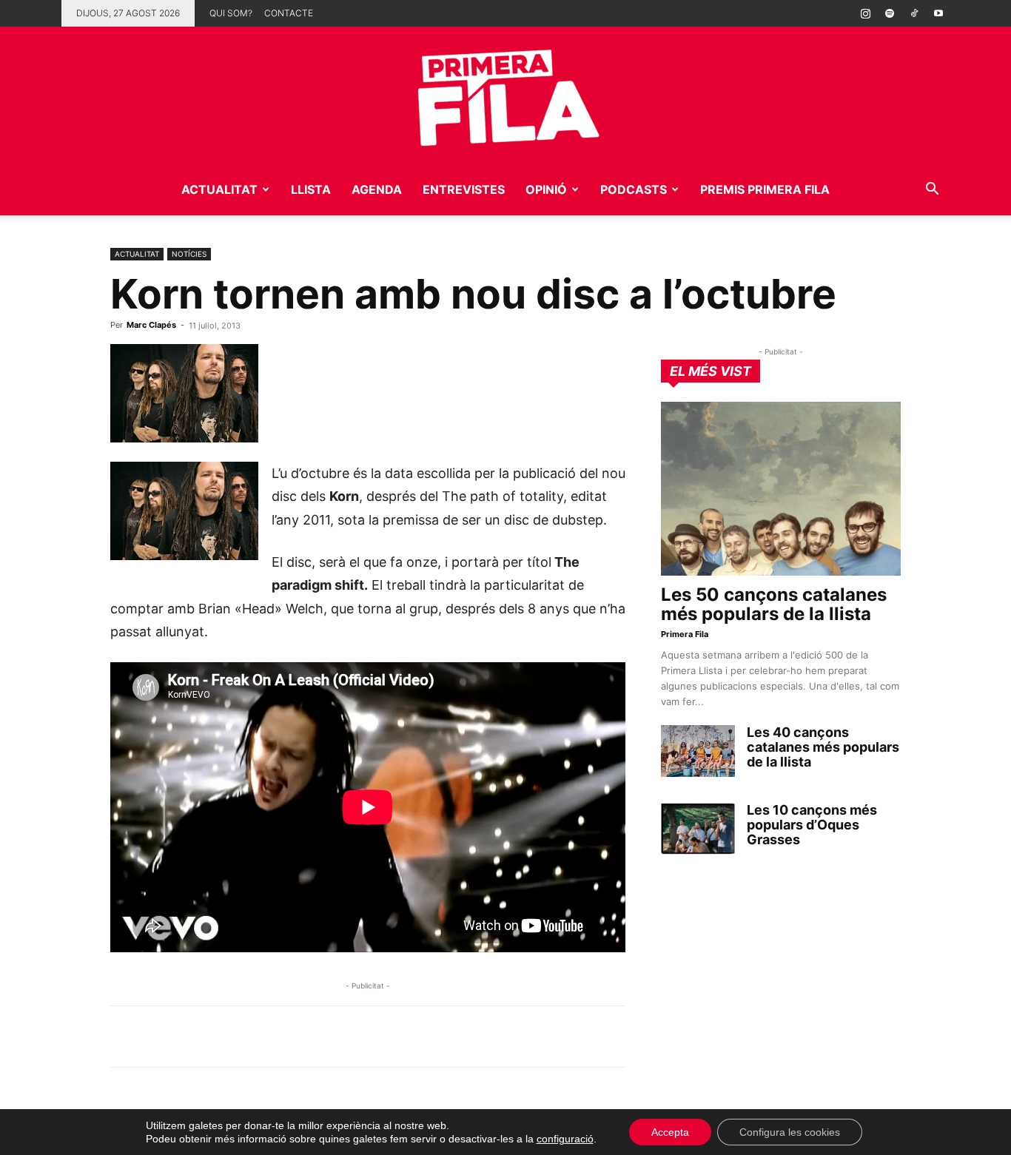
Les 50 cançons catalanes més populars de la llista (774, 604)
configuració (565, 1139)
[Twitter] (193, 1036)
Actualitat (219, 189)
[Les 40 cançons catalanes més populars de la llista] (698, 751)
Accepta (670, 1132)
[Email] (261, 1036)
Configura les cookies (789, 1132)
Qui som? (230, 12)
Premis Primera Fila (765, 189)
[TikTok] (914, 13)
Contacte (288, 12)
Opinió (546, 189)
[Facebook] (227, 1036)
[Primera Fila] (505, 95)
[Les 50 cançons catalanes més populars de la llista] (781, 489)
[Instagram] (865, 13)
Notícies (189, 253)
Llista (311, 189)
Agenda (377, 189)
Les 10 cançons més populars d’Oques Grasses (812, 824)
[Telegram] (159, 1036)
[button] (932, 190)
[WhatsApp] (125, 1036)
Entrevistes (464, 189)
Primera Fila (684, 634)
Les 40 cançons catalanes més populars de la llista (823, 747)
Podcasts (633, 189)
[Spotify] (890, 13)
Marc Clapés (151, 325)
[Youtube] (938, 13)
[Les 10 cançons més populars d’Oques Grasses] (698, 829)
